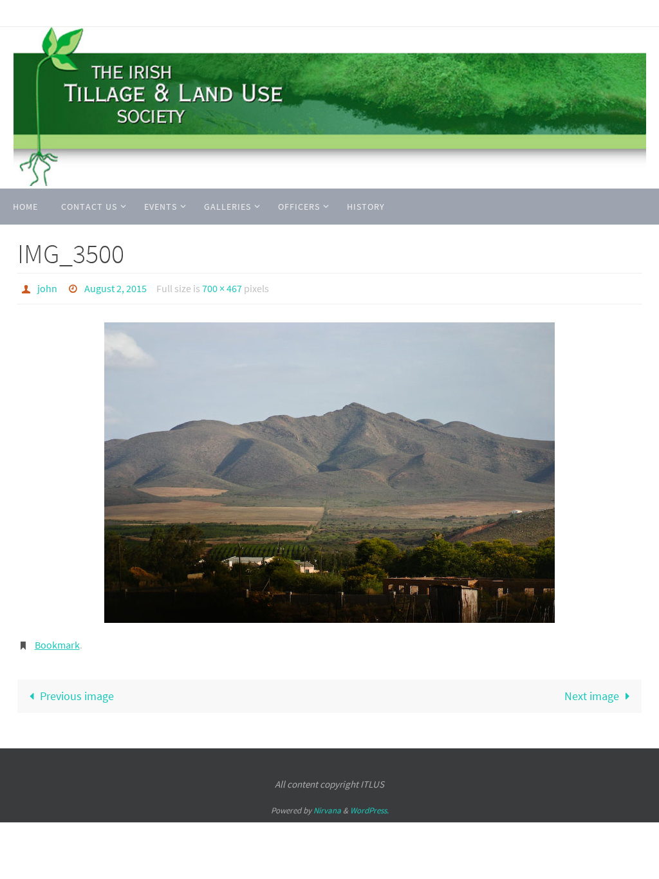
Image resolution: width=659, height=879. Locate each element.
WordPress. (369, 803)
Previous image (77, 689)
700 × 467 (222, 287)
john (47, 287)
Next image (591, 689)
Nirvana (327, 803)
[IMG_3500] (329, 469)
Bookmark (57, 640)
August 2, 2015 (115, 287)
